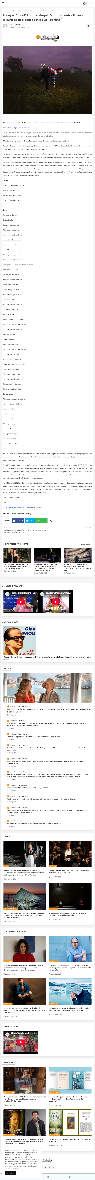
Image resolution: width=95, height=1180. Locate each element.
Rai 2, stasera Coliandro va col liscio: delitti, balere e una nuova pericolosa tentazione (41, 799)
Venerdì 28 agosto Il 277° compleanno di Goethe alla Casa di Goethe (34, 737)
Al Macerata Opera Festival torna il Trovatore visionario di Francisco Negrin (68, 914)
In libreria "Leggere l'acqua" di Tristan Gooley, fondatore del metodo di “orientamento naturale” (68, 1099)
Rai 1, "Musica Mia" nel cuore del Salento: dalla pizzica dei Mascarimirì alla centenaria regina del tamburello (46, 749)
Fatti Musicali (18, 513)
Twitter (30, 521)
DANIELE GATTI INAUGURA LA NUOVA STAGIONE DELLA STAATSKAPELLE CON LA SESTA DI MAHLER (77, 567)
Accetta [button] (10, 1173)
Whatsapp (42, 521)
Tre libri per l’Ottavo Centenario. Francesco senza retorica (70, 1140)
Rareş (15, 11)
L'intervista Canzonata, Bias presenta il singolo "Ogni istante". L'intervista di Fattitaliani (69, 1009)
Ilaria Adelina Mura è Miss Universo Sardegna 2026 (27, 788)
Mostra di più (86, 544)
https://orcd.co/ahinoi (21, 128)
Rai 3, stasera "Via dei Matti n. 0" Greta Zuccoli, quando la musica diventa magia (16, 566)
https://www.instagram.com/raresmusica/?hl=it (22, 507)
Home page (7, 11)
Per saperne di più (12, 1168)
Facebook (19, 521)
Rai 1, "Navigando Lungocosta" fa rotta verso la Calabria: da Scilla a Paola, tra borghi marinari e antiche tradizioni (46, 762)
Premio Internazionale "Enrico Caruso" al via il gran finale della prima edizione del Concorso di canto (46, 567)
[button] (92, 3)
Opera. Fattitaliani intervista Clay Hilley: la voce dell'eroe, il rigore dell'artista (69, 872)
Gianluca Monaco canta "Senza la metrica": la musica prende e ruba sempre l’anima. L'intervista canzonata (70, 968)
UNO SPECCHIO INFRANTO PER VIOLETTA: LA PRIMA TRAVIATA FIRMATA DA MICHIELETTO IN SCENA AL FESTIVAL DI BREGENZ (23, 915)
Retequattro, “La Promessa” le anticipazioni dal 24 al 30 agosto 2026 (35, 824)
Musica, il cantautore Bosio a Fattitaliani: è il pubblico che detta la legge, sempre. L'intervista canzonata (24, 1010)
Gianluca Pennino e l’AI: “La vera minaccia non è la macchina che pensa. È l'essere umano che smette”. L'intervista (24, 1099)
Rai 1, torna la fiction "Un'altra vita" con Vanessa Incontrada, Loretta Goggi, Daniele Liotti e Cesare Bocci (49, 710)
